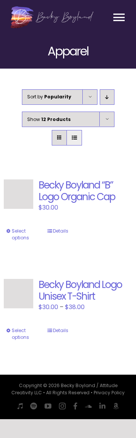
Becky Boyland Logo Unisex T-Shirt (80, 290)
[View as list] (74, 137)
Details (60, 231)
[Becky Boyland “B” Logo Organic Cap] (18, 194)
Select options (20, 234)
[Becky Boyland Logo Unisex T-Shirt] (18, 293)
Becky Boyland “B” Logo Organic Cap (77, 191)
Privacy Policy (109, 392)
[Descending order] (107, 97)
